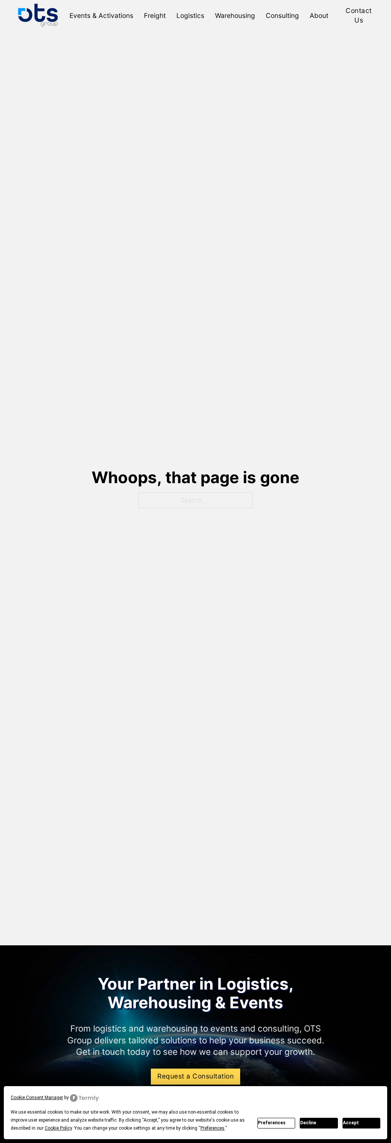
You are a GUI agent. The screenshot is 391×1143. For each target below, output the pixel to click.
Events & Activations (101, 15)
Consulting (282, 15)
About (319, 15)
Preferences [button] (212, 1128)
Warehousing (235, 15)
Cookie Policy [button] (58, 1128)
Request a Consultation (195, 1076)
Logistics (190, 15)
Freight (155, 15)
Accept (351, 1122)
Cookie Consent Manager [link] (37, 1097)
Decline (308, 1122)
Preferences (272, 1122)
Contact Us (359, 15)
